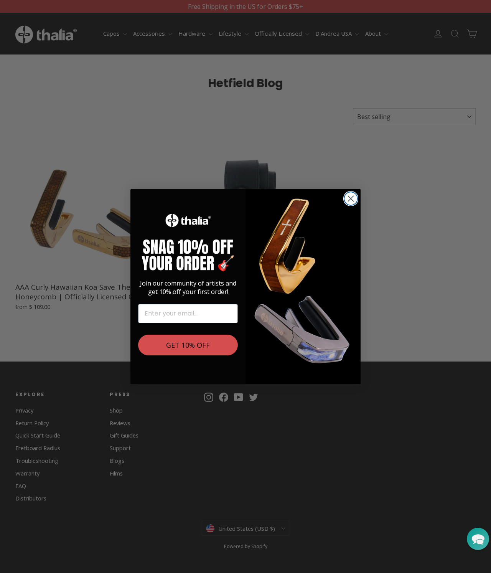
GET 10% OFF (188, 345)
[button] (478, 539)
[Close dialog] (351, 198)
